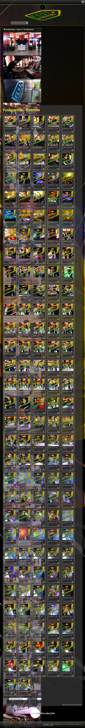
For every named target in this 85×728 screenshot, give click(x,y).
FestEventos (78, 704)
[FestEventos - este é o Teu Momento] (39, 408)
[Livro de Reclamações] (42, 718)
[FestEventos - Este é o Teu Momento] (10, 126)
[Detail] (15, 132)
